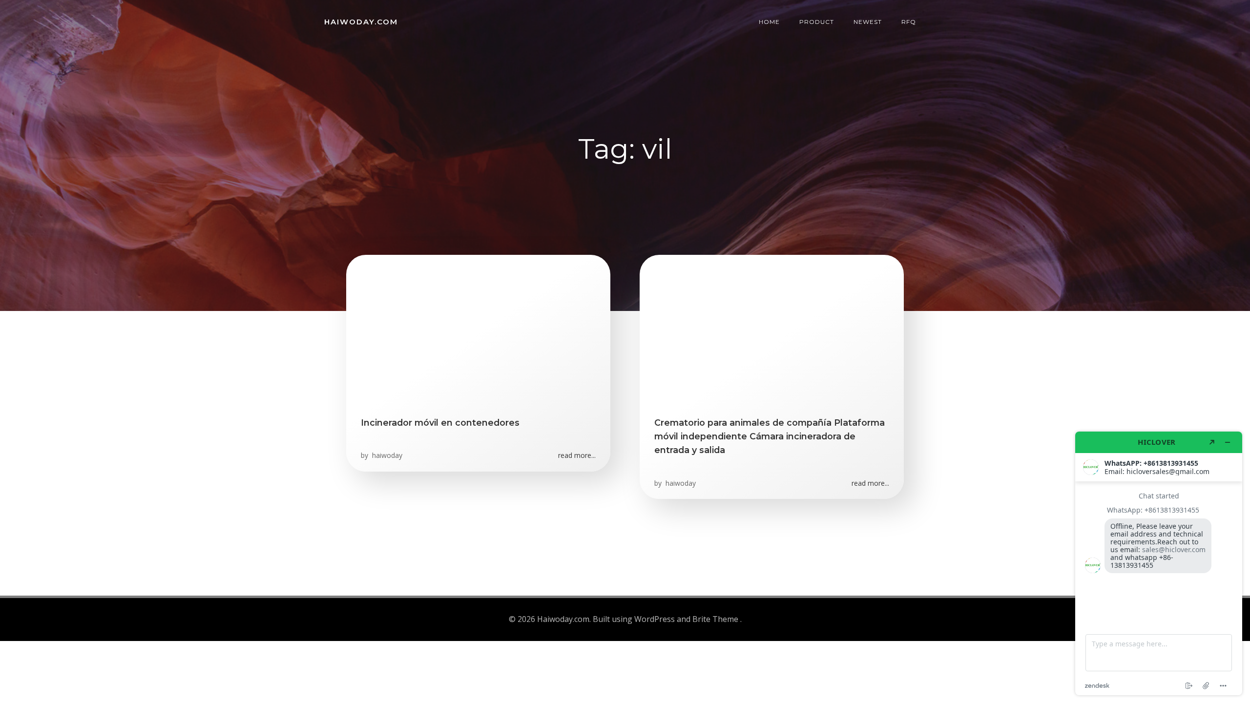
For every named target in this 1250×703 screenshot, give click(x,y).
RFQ (908, 21)
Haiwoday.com (361, 21)
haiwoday (386, 455)
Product (816, 21)
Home (769, 21)
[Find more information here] (1158, 563)
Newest (868, 21)
